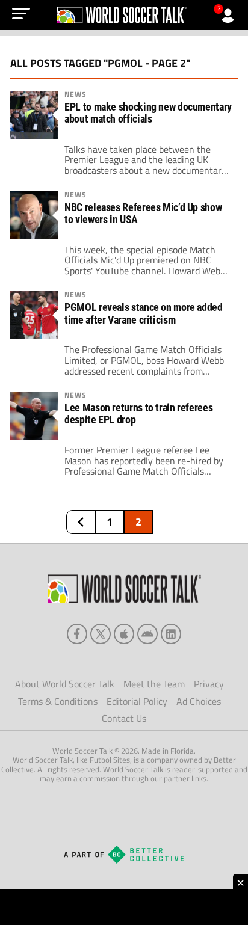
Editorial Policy (137, 701)
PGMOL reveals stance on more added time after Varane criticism (143, 313)
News (75, 94)
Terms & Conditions (58, 701)
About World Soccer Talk (64, 684)
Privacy (209, 684)
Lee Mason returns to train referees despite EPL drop (138, 414)
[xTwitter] (100, 634)
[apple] (124, 634)
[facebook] (77, 634)
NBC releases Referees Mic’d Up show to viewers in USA (143, 213)
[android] (147, 634)
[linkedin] (171, 634)
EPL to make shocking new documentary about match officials (148, 113)
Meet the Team (154, 684)
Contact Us (124, 718)
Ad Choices (198, 701)
